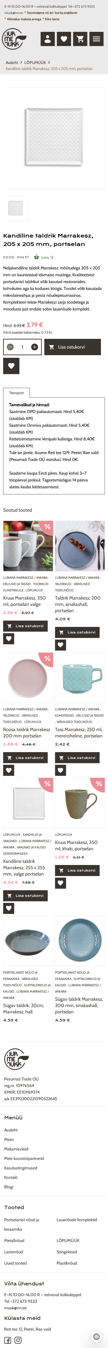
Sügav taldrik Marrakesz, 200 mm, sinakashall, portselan (79, 1005)
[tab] (15, 208)
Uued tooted (15, 1263)
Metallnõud (14, 1240)
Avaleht (12, 62)
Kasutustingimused (20, 1167)
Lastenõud (13, 1251)
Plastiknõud (67, 1263)
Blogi (8, 1186)
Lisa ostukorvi (71, 347)
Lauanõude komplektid (77, 1219)
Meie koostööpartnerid (24, 1158)
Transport (16, 392)
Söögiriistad (67, 1251)
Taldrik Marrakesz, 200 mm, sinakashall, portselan (78, 604)
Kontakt (11, 1177)
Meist (9, 1139)
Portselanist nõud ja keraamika (21, 1224)
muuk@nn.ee (13, 13)
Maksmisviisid (16, 1148)
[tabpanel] (54, 138)
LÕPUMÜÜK (35, 62)
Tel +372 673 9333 (81, 6)
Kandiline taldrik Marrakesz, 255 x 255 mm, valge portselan (24, 867)
